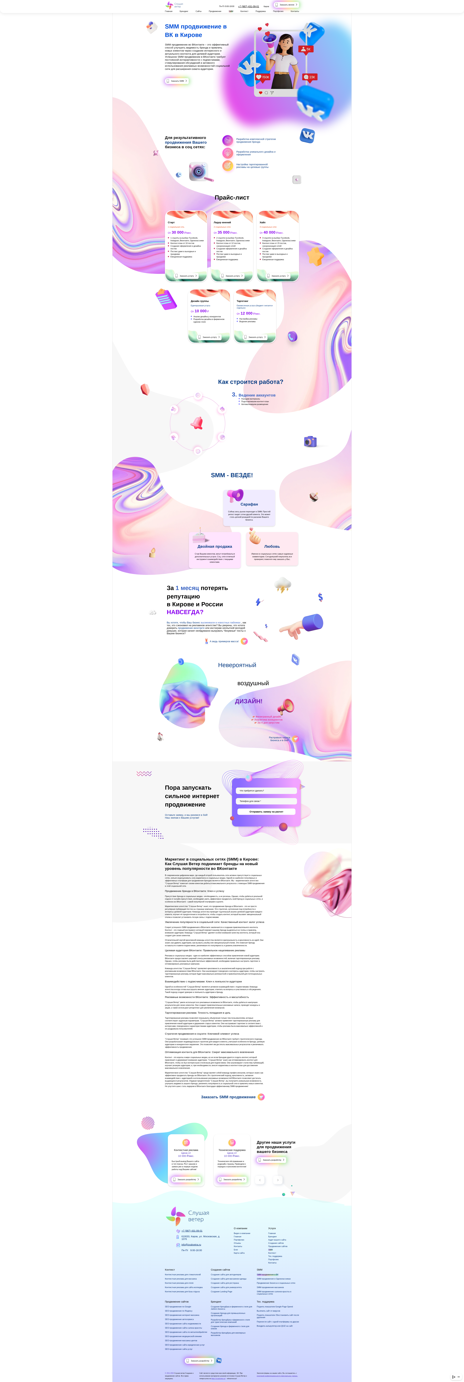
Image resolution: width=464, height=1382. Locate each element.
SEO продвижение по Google (178, 1307)
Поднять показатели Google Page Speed (275, 1307)
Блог (236, 1250)
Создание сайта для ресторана (225, 1283)
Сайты (199, 11)
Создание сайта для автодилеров (226, 1275)
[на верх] (5, 1377)
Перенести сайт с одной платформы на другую (278, 1322)
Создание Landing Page (221, 1292)
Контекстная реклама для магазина (181, 1279)
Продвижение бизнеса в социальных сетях (276, 1283)
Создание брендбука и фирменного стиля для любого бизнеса (231, 1308)
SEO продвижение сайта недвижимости (183, 1324)
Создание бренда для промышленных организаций (228, 1314)
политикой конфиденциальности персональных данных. (277, 1376)
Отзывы (237, 1243)
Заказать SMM (177, 81)
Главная (168, 11)
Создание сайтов (232, 1150)
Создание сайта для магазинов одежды (228, 1279)
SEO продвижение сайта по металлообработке (186, 1332)
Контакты (295, 11)
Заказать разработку (187, 1180)
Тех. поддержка (275, 1256)
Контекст (244, 11)
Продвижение (215, 11)
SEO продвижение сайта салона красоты (183, 1328)
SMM (231, 11)
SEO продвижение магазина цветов (181, 1341)
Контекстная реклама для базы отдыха (182, 1292)
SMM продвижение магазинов (270, 1287)
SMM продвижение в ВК (267, 1275)
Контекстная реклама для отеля (179, 1283)
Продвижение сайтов (277, 1246)
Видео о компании (242, 1233)
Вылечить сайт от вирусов (268, 1311)
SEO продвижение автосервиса (179, 1319)
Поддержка (261, 11)
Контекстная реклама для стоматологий (183, 1275)
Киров (266, 6)
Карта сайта (239, 1253)
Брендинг (184, 11)
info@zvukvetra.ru (191, 1244)
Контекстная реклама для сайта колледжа (184, 1287)
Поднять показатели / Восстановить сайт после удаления (278, 1316)
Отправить (266, 811)
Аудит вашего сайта (277, 1240)
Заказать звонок (287, 5)
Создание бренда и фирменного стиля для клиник (230, 1327)
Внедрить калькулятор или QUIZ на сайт (275, 1326)
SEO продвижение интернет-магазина (182, 1315)
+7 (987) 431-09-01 (248, 6)
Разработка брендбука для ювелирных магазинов (228, 1334)
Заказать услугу (187, 276)
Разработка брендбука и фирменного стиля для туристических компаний (230, 1321)
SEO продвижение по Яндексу (178, 1311)
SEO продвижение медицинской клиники (183, 1336)
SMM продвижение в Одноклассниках (274, 1279)
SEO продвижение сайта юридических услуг (185, 1345)
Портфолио (278, 11)
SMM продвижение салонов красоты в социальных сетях (274, 1293)
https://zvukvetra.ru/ (218, 1378)
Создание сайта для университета (226, 1287)
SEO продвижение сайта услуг (178, 1349)
